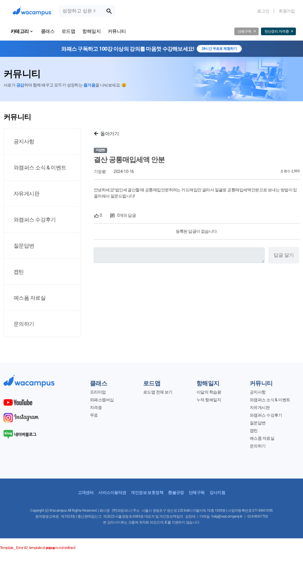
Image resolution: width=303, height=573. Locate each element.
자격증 (96, 407)
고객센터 (86, 492)
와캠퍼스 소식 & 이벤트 (270, 399)
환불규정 (176, 492)
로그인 (263, 11)
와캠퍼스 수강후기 (266, 415)
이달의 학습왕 (208, 392)
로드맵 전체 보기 (158, 392)
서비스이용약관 (112, 492)
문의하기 (258, 446)
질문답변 (258, 422)
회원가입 (287, 11)
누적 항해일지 (208, 399)
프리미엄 (98, 392)
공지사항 (258, 392)
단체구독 (197, 492)
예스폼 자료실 (262, 438)
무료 (94, 415)
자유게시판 (260, 407)
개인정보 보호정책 (147, 492)
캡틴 (254, 430)
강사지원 (217, 492)
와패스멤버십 (102, 399)
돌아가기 (109, 134)
